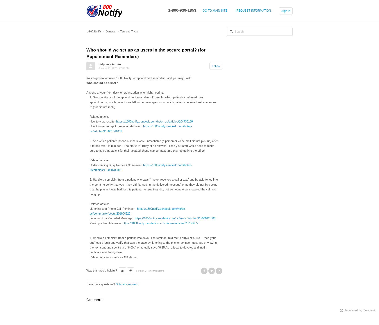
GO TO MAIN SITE (215, 10)
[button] (122, 270)
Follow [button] (216, 66)
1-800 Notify (93, 31)
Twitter (211, 271)
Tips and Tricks (129, 31)
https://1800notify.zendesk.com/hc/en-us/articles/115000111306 (175, 218)
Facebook (204, 271)
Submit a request (127, 284)
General (110, 31)
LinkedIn (219, 271)
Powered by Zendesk (360, 310)
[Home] (104, 10)
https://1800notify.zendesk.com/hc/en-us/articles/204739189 (154, 121)
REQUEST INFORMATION (253, 10)
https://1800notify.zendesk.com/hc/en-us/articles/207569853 (161, 223)
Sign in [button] (285, 10)
